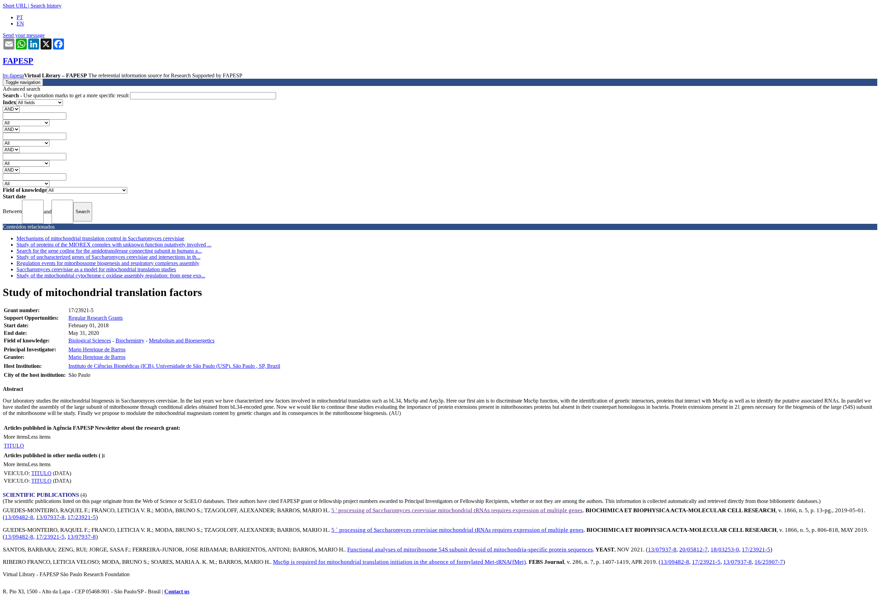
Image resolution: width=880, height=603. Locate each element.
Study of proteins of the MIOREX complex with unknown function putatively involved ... (113, 245)
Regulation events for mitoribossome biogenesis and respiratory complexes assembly (107, 263)
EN (20, 23)
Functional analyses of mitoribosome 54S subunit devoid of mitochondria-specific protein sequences (470, 549)
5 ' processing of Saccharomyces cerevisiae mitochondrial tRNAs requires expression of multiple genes (457, 510)
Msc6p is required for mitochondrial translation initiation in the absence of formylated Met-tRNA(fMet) (399, 562)
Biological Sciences (89, 340)
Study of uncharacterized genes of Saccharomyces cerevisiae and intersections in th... (108, 257)
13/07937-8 (50, 517)
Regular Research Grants (95, 318)
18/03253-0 (725, 549)
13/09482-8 (19, 517)
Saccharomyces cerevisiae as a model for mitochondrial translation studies (96, 269)
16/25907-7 (769, 562)
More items (15, 437)
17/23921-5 (81, 517)
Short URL (15, 6)
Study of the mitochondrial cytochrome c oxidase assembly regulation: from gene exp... (110, 275)
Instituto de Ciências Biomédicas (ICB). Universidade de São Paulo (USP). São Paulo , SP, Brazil (174, 366)
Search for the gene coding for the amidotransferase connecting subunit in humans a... (109, 251)
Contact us (176, 591)
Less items (39, 437)
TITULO (14, 446)
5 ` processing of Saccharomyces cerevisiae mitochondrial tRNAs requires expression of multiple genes (457, 530)
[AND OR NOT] (11, 109)
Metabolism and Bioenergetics (181, 340)
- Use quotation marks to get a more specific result (66, 95)
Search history (46, 6)
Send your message (24, 35)
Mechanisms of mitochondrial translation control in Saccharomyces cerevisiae (100, 238)
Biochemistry (130, 340)
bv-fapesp (13, 75)
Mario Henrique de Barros (96, 349)
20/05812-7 (693, 549)
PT (19, 17)
